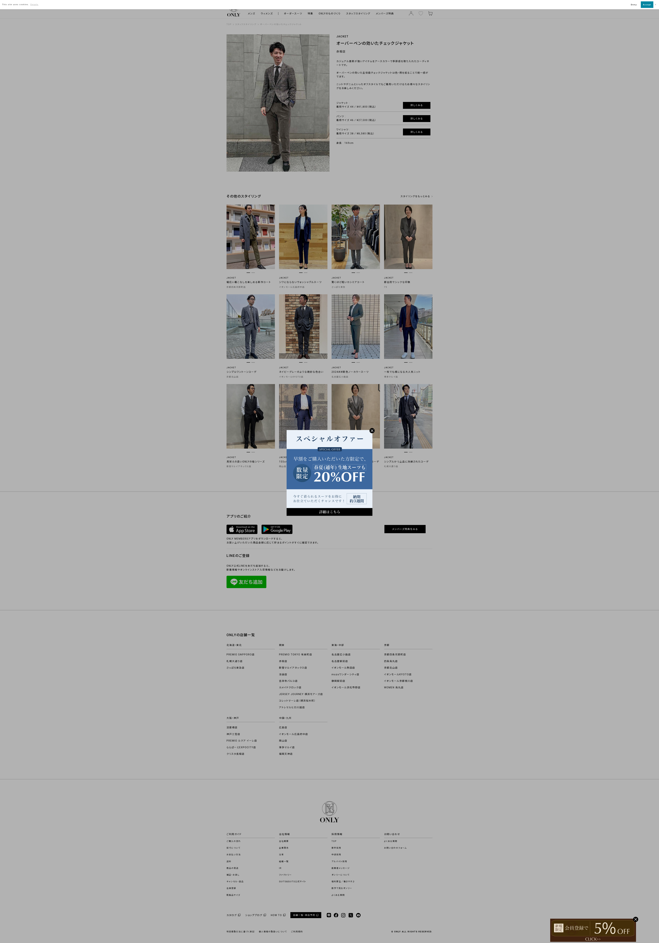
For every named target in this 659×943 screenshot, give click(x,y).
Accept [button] (647, 5)
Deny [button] (634, 5)
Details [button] (34, 4)
